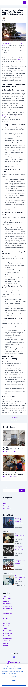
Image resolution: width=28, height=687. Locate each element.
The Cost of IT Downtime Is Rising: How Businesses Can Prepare (19, 521)
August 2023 (6, 640)
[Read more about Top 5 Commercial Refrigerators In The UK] (14, 438)
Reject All (14, 684)
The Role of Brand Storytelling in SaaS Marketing (20, 577)
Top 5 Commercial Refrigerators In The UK (13, 448)
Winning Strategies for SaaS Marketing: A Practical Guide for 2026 (20, 563)
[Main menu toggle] (24, 2)
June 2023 (5, 643)
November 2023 (7, 633)
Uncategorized (7, 508)
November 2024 (7, 608)
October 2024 (7, 611)
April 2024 (6, 621)
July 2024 (5, 616)
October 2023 (7, 635)
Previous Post (14, 417)
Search (5, 488)
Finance (5, 503)
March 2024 (6, 623)
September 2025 (7, 606)
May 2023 (5, 645)
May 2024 (5, 618)
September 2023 (7, 638)
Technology (6, 506)
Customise (14, 680)
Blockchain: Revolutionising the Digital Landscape (20, 535)
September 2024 (7, 613)
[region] (14, 675)
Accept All (14, 676)
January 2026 (6, 601)
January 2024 (6, 628)
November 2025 (7, 603)
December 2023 (7, 630)
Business (5, 451)
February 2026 (7, 598)
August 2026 (6, 596)
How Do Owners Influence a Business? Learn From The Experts (13, 473)
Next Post (14, 420)
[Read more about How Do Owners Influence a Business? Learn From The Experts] (14, 463)
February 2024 (7, 626)
